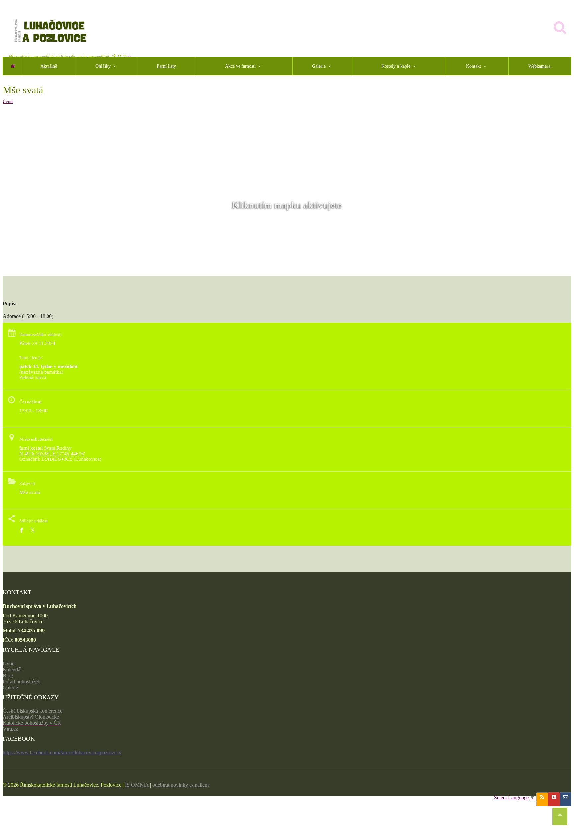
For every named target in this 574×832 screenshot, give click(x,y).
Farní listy (166, 66)
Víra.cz (10, 729)
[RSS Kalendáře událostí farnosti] (542, 799)
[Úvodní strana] (13, 66)
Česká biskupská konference (32, 711)
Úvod (8, 101)
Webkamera (539, 66)
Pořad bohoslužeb (21, 681)
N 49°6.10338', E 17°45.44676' (52, 453)
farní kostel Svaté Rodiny (45, 448)
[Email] (565, 799)
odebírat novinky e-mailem (180, 785)
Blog (8, 675)
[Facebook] (21, 530)
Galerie (10, 687)
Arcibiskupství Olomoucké (31, 717)
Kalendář (12, 669)
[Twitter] (32, 530)
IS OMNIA (137, 785)
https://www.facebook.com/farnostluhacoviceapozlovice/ (62, 752)
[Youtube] (554, 799)
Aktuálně (48, 66)
